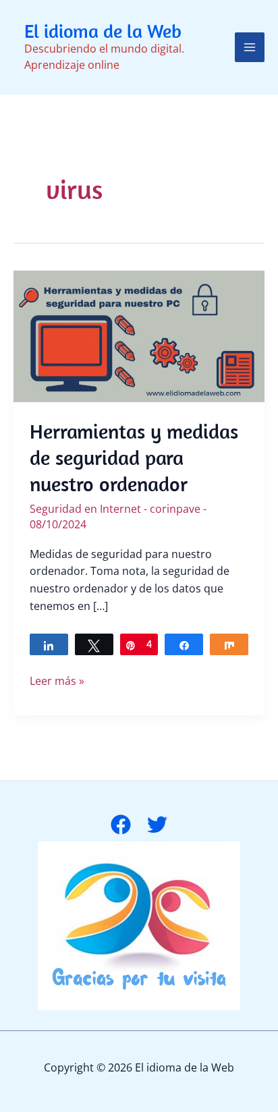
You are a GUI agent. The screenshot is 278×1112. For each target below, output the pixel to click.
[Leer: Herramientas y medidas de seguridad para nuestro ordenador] (139, 335)
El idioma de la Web (103, 31)
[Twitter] (157, 824)
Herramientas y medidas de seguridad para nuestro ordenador (134, 457)
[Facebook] (121, 824)
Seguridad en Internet (85, 508)
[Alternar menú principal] (250, 47)
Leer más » (57, 681)
